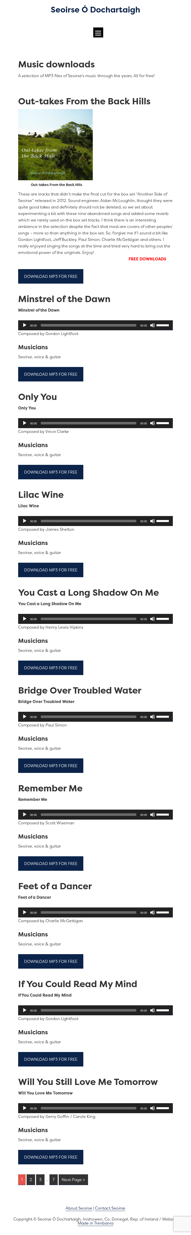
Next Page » (73, 1179)
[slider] (163, 324)
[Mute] (152, 325)
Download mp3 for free (50, 276)
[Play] (24, 325)
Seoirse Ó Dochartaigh (95, 9)
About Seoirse (79, 1208)
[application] (95, 325)
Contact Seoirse (110, 1208)
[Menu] (98, 32)
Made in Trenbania (95, 1223)
